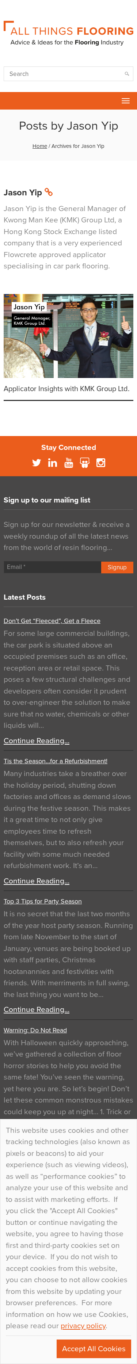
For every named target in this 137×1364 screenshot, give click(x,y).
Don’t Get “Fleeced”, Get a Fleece (52, 621)
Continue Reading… (36, 740)
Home (40, 146)
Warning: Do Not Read (35, 1030)
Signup (117, 567)
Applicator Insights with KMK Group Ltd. (67, 389)
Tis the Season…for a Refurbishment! (55, 761)
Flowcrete (9, 101)
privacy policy (83, 1325)
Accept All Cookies (94, 1348)
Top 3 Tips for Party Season (43, 901)
